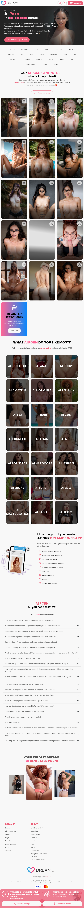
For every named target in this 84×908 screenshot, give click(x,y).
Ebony (51, 59)
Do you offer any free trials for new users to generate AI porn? (30, 647)
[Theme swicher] (65, 3)
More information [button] (16, 898)
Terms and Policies (38, 859)
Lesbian (39, 59)
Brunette (54, 54)
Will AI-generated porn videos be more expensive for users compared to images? (38, 676)
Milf (75, 54)
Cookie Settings (23, 904)
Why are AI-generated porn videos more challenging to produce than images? (36, 664)
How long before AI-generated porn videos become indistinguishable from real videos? (40, 740)
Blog (32, 844)
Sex (22, 54)
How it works (35, 834)
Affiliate (8, 851)
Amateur (59, 49)
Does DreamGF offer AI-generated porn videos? (24, 711)
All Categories (10, 831)
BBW (72, 59)
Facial (45, 64)
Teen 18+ (10, 54)
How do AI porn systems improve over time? (23, 658)
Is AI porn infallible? (12, 722)
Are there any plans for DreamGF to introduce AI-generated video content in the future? (41, 653)
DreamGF (48, 876)
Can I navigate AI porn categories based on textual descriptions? (31, 642)
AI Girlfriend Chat (37, 828)
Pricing (7, 847)
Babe (31, 54)
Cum (42, 54)
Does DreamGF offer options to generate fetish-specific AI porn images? (34, 631)
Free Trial (14, 331)
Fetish (62, 59)
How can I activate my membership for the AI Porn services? (29, 706)
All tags (12, 49)
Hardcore (26, 59)
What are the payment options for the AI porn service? (27, 700)
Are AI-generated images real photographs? (23, 717)
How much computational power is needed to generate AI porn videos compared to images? (39, 670)
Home (6, 10)
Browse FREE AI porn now (17, 40)
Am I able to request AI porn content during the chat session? (29, 690)
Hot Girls (72, 49)
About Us (34, 838)
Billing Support (10, 844)
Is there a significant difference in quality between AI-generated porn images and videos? (41, 728)
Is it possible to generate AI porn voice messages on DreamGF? (30, 636)
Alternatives (35, 851)
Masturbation (31, 64)
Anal (36, 49)
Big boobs (24, 49)
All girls (7, 834)
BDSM (56, 64)
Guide (33, 847)
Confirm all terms (64, 904)
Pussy (47, 49)
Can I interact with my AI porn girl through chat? (24, 684)
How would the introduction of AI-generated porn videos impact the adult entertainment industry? (41, 734)
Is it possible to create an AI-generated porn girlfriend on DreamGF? (32, 626)
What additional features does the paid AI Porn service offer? (29, 695)
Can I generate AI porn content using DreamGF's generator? (29, 620)
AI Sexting (34, 831)
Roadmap (34, 841)
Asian (65, 54)
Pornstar (13, 59)
